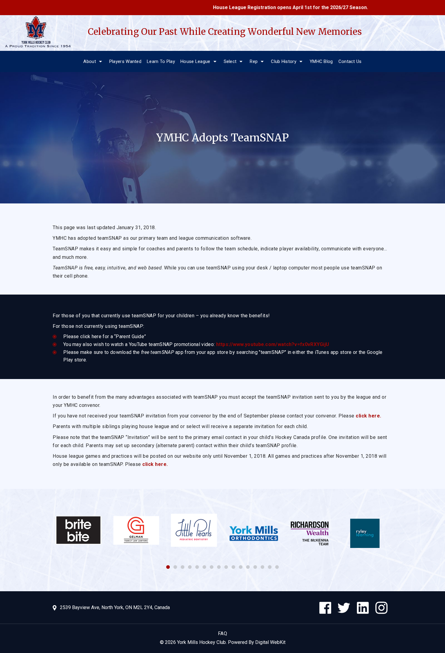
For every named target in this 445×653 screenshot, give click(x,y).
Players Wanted (125, 61)
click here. (368, 416)
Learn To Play (161, 61)
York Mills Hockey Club (201, 642)
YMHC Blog (321, 61)
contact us (350, 61)
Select (230, 61)
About (89, 61)
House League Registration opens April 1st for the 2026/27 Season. (269, 7)
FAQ (222, 633)
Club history (283, 61)
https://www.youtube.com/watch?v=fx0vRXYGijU (272, 344)
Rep (254, 61)
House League (195, 61)
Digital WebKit (270, 642)
